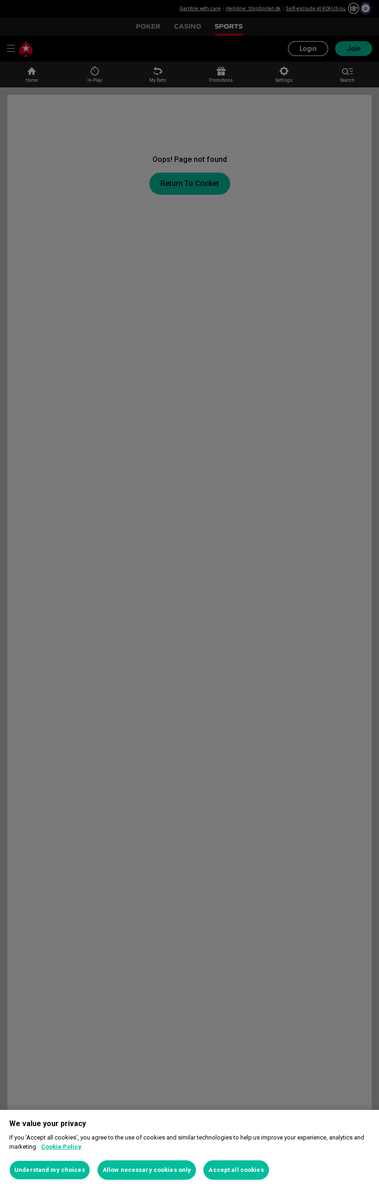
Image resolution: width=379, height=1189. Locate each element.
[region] (189, 1149)
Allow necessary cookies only (147, 1169)
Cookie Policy (61, 1146)
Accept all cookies (235, 1169)
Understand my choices (49, 1169)
